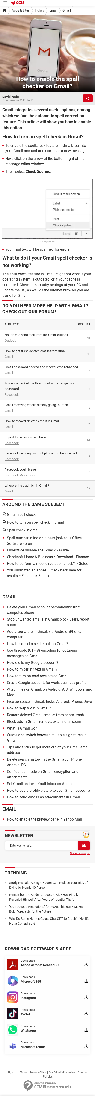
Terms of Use (38, 1072)
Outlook (10, 340)
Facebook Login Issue (20, 469)
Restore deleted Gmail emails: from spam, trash (45, 715)
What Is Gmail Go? (22, 728)
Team (23, 1072)
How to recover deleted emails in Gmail (32, 421)
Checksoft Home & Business (30, 557)
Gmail (66, 10)
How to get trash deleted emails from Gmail (35, 351)
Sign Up (12, 1072)
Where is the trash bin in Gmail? (27, 485)
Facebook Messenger (20, 475)
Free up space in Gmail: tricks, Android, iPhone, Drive (49, 701)
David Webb (11, 97)
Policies (48, 1076)
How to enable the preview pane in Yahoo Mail (44, 819)
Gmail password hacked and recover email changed (41, 367)
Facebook (12, 394)
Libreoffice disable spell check (31, 550)
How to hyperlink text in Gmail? (32, 669)
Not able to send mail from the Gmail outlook (36, 335)
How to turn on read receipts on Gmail (37, 676)
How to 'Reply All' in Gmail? (29, 708)
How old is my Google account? (32, 662)
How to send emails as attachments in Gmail (43, 797)
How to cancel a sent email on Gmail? (37, 644)
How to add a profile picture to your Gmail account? (48, 790)
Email (53, 10)
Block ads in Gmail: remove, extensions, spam (44, 721)
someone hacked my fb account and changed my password (40, 386)
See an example (80, 853)
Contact (83, 1072)
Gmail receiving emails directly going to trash (36, 405)
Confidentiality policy (62, 1072)
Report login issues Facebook (25, 437)
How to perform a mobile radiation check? (41, 563)
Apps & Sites (21, 10)
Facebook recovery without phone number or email (41, 453)
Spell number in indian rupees (31, 538)
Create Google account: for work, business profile (46, 682)
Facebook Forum (35, 576)
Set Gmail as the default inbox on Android (41, 784)
